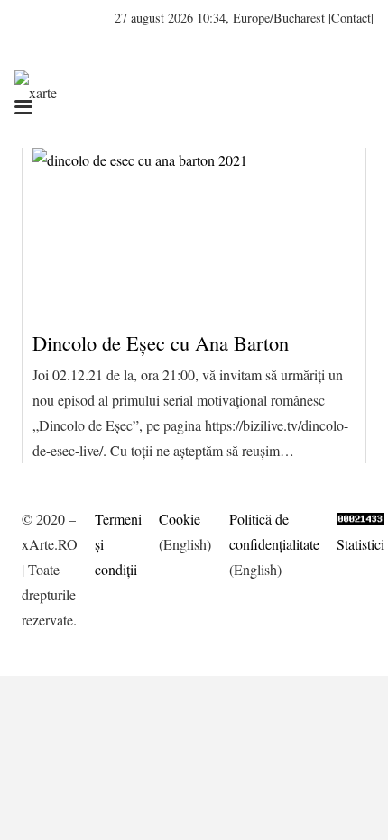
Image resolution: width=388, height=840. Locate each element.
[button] (77, 18)
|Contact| (351, 17)
